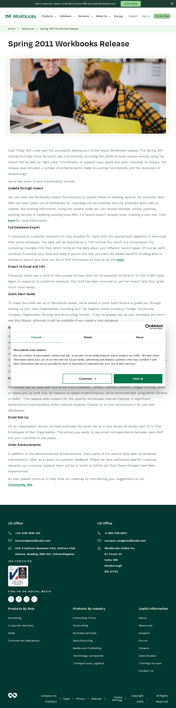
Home (11, 28)
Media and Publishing (87, 648)
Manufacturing (83, 640)
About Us (101, 16)
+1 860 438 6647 (115, 533)
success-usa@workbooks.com (125, 540)
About (143, 618)
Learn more (130, 3)
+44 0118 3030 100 (27, 533)
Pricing (118, 16)
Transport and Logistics (88, 663)
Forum (143, 640)
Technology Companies (88, 655)
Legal (66, 698)
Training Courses (150, 663)
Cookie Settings (117, 698)
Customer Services (20, 625)
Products (47, 16)
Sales (11, 633)
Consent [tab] (36, 337)
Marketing (14, 618)
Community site (20, 484)
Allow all (138, 378)
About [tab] (139, 337)
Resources (28, 28)
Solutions (65, 16)
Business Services (84, 633)
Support (144, 633)
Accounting (80, 625)
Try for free (162, 16)
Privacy (80, 698)
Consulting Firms (84, 618)
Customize (85, 378)
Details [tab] (88, 337)
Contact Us (146, 671)
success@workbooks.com (32, 540)
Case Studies (147, 655)
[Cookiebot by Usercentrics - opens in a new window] (148, 326)
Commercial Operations (23, 640)
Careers (144, 648)
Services (83, 16)
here (11, 220)
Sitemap (96, 698)
